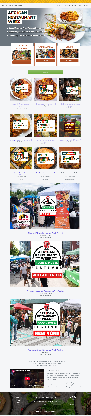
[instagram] (75, 397)
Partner (18, 404)
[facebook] (73, 397)
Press (72, 402)
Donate (74, 5)
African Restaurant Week (12, 5)
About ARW (72, 399)
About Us (59, 5)
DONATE (45, 72)
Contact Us (72, 404)
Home (18, 400)
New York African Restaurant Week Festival (45, 350)
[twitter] (70, 397)
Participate (67, 5)
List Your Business (83, 5)
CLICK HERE (22, 62)
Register (18, 402)
